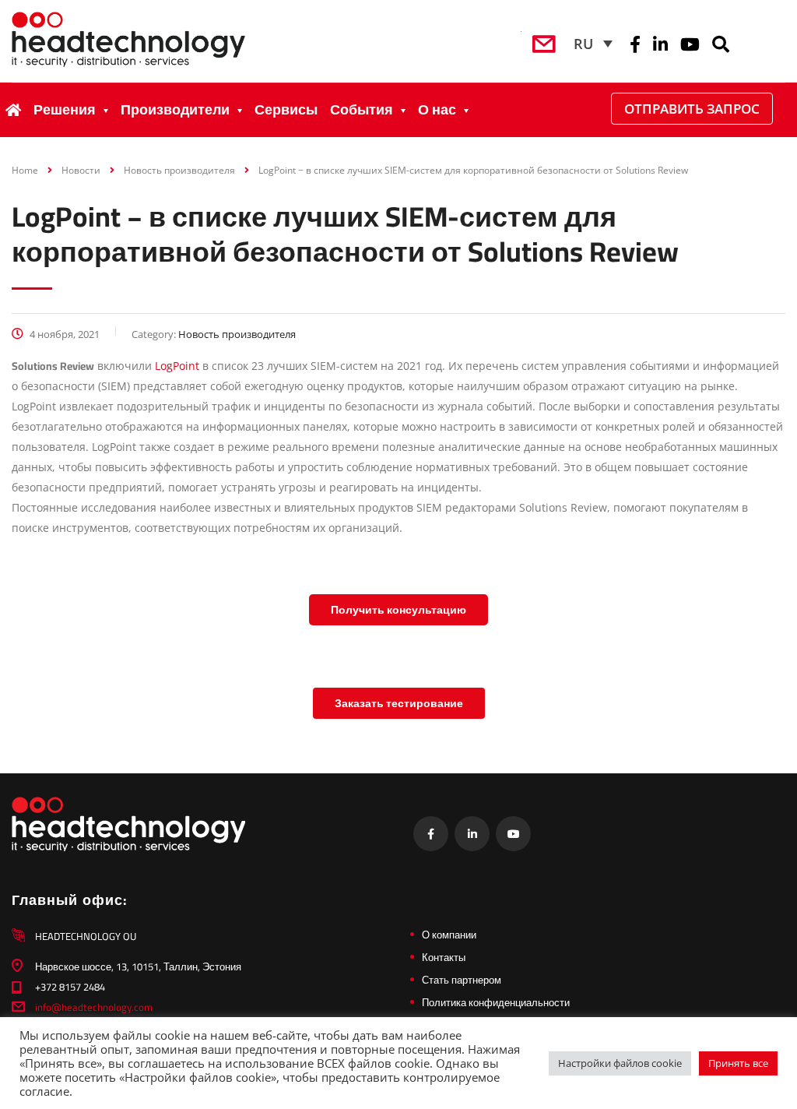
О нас (437, 109)
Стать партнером (461, 979)
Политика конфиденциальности (496, 1002)
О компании (449, 934)
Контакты (443, 957)
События (361, 109)
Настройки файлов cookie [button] (620, 1063)
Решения (64, 109)
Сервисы (286, 109)
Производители (175, 109)
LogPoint (177, 365)
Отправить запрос (692, 109)
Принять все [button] (738, 1063)
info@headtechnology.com (94, 1007)
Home (25, 170)
